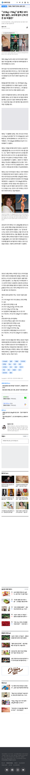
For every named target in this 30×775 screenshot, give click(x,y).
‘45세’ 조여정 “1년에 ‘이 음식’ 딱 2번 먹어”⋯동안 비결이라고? (22, 511)
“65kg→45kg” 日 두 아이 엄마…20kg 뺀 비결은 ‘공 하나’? (19, 702)
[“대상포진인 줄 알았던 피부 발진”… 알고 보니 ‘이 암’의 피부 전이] (22, 479)
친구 (20, 370)
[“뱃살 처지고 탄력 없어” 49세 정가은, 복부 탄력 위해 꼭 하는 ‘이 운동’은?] (6, 694)
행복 (11, 373)
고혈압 (16, 361)
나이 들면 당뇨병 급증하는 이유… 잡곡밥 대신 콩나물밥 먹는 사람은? (8, 511)
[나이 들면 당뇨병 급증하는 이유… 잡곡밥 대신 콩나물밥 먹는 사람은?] (8, 505)
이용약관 (15, 763)
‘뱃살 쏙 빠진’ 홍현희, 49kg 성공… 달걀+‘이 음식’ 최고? (22, 498)
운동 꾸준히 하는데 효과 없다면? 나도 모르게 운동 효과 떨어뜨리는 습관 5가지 (19, 660)
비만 (15, 364)
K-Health (5, 361)
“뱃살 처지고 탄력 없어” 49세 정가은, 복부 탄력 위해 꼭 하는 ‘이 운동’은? (19, 695)
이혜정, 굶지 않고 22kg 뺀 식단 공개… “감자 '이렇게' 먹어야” (15, 413)
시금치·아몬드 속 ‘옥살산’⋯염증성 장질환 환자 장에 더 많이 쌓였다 (21, 615)
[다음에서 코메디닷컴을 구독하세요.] (15, 404)
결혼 (11, 361)
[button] (17, 2)
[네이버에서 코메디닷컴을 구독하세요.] (15, 398)
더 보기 (24, 436)
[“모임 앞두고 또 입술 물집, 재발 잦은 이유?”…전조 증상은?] (6, 709)
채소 (9, 370)
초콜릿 (14, 370)
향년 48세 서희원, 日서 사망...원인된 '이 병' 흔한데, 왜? (14, 390)
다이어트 (23, 361)
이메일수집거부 (4, 765)
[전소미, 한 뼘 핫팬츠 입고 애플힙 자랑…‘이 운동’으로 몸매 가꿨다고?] (8, 492)
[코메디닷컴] (12, 770)
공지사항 (10, 765)
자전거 (21, 367)
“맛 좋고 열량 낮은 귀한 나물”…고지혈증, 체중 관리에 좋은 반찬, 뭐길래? (20, 600)
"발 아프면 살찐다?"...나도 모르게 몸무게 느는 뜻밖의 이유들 (15, 417)
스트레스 (5, 367)
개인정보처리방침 (9, 763)
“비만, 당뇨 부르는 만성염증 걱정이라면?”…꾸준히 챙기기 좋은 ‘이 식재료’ (21, 623)
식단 (11, 367)
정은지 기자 (10, 424)
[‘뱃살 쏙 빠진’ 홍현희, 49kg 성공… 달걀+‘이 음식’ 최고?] (22, 492)
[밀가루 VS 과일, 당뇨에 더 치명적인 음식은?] (8, 479)
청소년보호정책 (22, 763)
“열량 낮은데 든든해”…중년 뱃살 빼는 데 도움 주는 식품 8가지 (19, 644)
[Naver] (6, 770)
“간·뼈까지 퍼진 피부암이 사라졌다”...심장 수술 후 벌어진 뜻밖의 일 (19, 687)
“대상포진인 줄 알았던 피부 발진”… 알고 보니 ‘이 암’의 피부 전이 (22, 485)
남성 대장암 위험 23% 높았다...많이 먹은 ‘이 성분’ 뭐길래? (20, 593)
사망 (20, 364)
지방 (4, 370)
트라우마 (5, 373)
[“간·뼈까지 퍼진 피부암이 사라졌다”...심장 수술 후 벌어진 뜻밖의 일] (6, 687)
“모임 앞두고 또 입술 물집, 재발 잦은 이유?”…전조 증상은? (19, 709)
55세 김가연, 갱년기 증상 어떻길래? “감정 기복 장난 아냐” (19, 652)
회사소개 (3, 763)
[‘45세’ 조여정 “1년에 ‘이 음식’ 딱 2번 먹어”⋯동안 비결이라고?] (22, 505)
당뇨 (10, 364)
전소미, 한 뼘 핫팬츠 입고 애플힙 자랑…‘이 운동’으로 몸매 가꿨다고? (8, 498)
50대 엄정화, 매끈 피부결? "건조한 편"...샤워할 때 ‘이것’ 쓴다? (15, 386)
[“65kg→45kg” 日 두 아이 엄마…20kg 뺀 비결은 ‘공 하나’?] (6, 702)
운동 (16, 367)
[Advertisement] (15, 258)
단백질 (4, 364)
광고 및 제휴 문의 (16, 765)
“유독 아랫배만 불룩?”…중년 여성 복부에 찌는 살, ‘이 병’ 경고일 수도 (21, 608)
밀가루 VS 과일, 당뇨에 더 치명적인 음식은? (8, 485)
